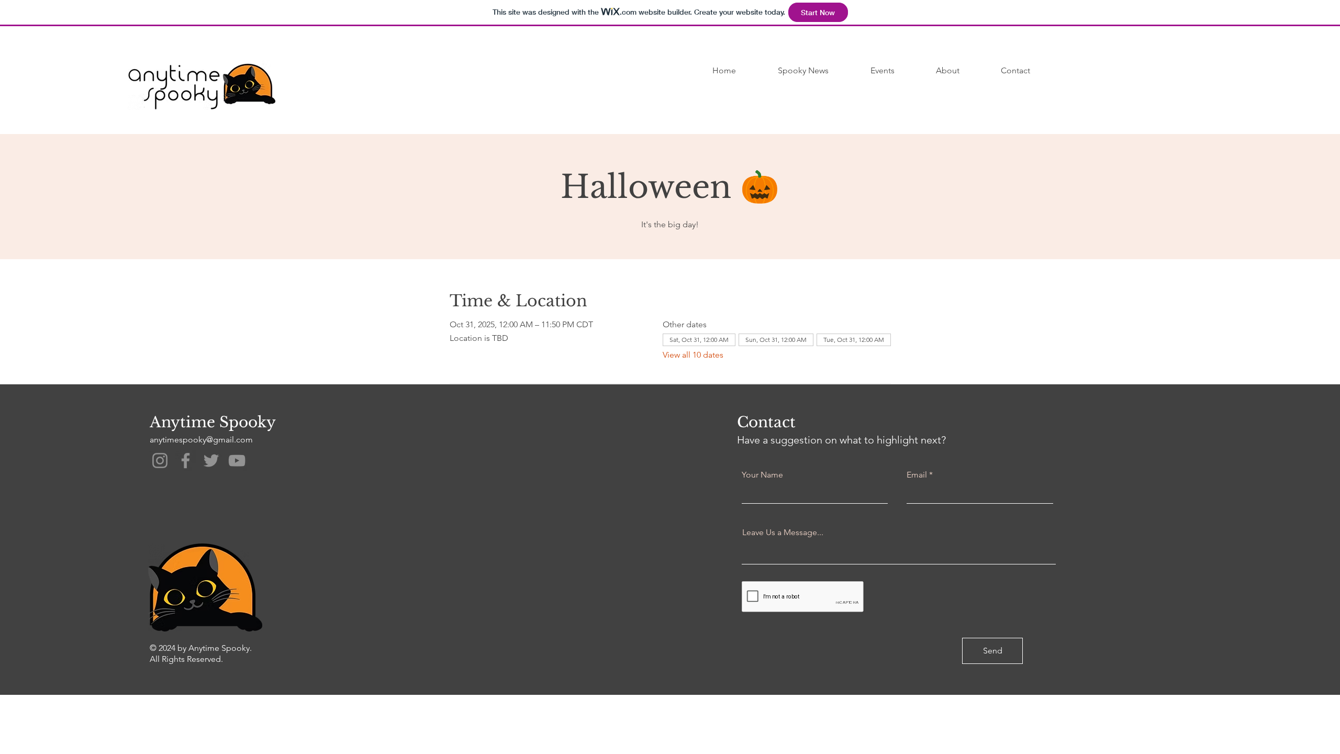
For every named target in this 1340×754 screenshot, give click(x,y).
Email (917, 475)
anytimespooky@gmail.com (201, 440)
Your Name (762, 475)
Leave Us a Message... (782, 532)
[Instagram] (160, 460)
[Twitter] (211, 460)
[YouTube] (237, 460)
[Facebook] (185, 460)
